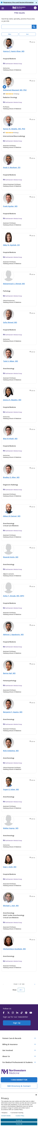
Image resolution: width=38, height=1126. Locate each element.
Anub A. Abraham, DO (11, 167)
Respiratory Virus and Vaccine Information (18, 2)
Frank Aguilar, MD (10, 206)
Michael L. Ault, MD (11, 906)
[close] (36, 2)
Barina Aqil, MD (9, 673)
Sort (27, 34)
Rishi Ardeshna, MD (11, 751)
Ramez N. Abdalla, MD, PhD (14, 129)
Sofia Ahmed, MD (10, 322)
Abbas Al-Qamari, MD (11, 516)
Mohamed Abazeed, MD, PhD (15, 90)
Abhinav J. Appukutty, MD (13, 634)
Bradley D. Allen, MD (11, 477)
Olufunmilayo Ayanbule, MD (14, 949)
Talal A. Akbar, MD (10, 361)
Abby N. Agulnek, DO (11, 245)
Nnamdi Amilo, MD (10, 557)
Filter (9, 34)
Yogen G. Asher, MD (11, 789)
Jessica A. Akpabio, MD (12, 400)
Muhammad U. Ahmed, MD (14, 284)
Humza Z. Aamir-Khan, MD (13, 51)
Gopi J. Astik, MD (9, 867)
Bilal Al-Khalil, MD (10, 438)
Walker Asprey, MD (10, 828)
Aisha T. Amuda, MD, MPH (13, 596)
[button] (2, 7)
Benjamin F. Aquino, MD (12, 712)
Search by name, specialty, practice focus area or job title (18, 20)
